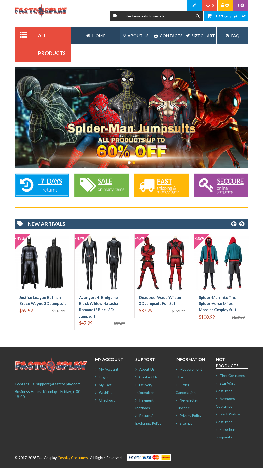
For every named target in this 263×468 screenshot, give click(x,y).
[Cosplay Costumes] (41, 11)
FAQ (235, 35)
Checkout (107, 400)
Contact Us (148, 377)
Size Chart (203, 35)
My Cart (105, 385)
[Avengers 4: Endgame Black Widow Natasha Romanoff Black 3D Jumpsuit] (102, 262)
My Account (108, 369)
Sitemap (186, 423)
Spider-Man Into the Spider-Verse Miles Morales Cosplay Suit (217, 303)
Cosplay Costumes (73, 457)
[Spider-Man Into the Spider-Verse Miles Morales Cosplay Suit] (221, 262)
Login (103, 377)
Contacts (171, 35)
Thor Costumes (232, 375)
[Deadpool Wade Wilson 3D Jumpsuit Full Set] (162, 262)
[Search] (197, 16)
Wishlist (105, 392)
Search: (115, 16)
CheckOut (194, 5)
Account (225, 5)
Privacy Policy (190, 415)
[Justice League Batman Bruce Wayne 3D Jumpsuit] (42, 262)
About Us (138, 35)
